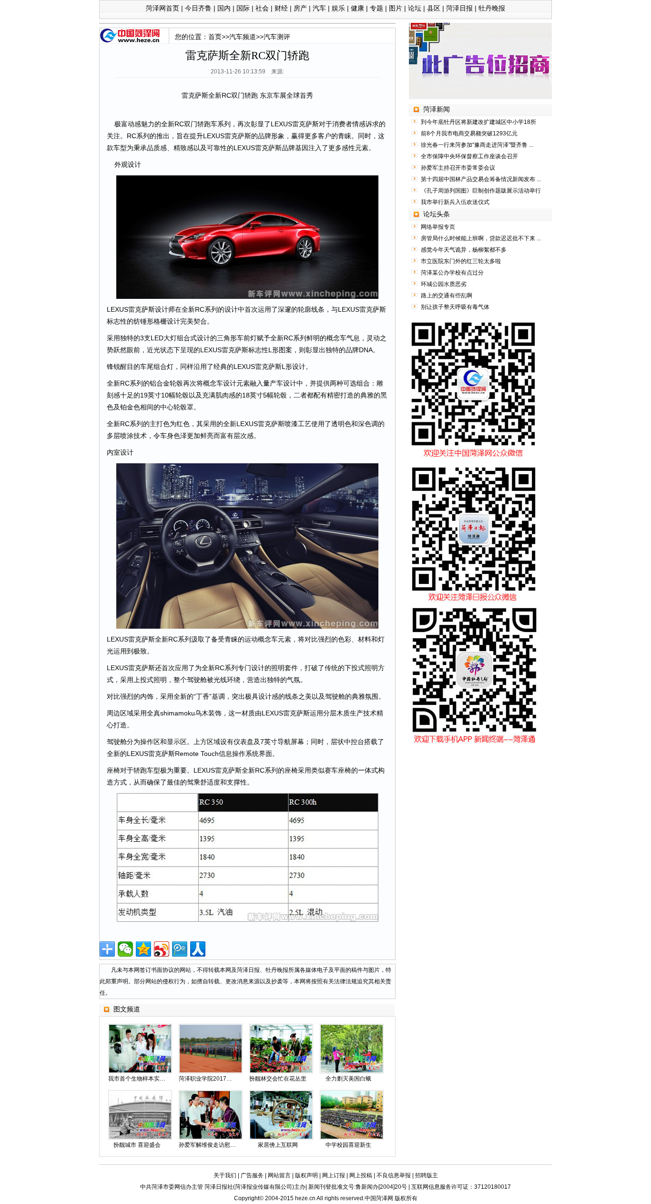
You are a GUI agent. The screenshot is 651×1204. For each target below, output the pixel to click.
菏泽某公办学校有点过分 (452, 272)
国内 (224, 8)
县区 (433, 8)
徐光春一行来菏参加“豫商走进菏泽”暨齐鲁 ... (477, 145)
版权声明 (306, 1175)
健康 (357, 8)
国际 (243, 8)
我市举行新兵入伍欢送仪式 (455, 202)
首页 (215, 37)
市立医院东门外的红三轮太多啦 (461, 261)
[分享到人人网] (197, 949)
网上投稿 (360, 1175)
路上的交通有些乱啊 (446, 295)
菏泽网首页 (162, 8)
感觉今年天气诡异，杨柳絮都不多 (464, 249)
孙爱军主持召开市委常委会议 (458, 167)
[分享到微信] (125, 949)
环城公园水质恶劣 (444, 284)
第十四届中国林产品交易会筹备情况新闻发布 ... (481, 179)
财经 (281, 8)
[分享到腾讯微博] (179, 949)
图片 (395, 8)
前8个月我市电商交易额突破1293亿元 (469, 133)
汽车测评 (277, 37)
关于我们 (225, 1175)
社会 (262, 8)
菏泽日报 (459, 8)
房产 (300, 8)
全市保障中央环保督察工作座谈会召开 (469, 156)
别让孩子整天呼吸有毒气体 (455, 307)
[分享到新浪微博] (161, 949)
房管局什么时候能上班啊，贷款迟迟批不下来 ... (481, 238)
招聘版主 (426, 1175)
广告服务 (252, 1175)
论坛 (414, 8)
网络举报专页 (438, 227)
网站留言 (279, 1175)
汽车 (319, 8)
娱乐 (338, 8)
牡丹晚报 (491, 8)
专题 (376, 8)
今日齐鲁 (198, 8)
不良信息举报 (393, 1175)
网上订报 (333, 1175)
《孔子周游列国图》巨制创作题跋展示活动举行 (481, 190)
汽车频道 (242, 37)
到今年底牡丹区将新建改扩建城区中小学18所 (478, 122)
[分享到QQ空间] (143, 949)
